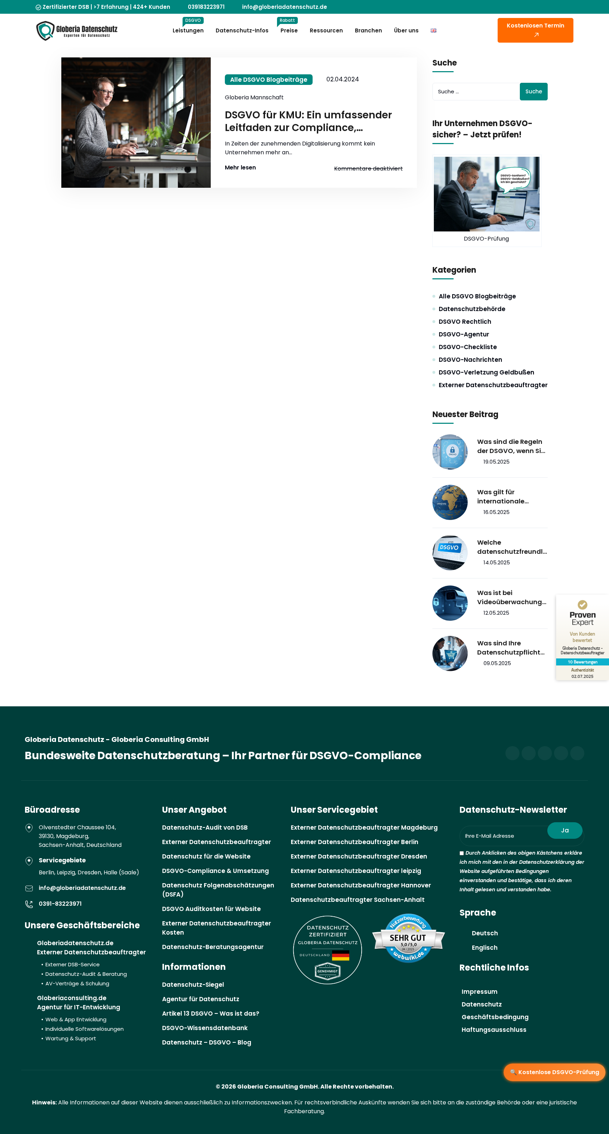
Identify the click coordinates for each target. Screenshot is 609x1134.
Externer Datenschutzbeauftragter (493, 385)
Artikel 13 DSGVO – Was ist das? (210, 1013)
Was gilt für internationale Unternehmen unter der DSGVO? (509, 497)
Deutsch (485, 933)
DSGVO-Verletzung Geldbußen (486, 372)
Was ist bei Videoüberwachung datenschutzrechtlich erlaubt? (510, 597)
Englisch (485, 947)
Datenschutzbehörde (472, 309)
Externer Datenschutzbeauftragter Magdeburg (364, 827)
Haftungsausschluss (494, 1029)
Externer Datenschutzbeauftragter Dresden (359, 856)
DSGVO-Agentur (464, 334)
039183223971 (206, 7)
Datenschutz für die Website (206, 856)
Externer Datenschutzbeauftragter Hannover (361, 885)
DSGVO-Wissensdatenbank (205, 1028)
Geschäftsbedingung (495, 1017)
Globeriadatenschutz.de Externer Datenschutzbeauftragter (91, 963)
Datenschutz (482, 1004)
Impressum (480, 991)
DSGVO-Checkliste (468, 347)
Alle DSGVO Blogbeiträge (268, 79)
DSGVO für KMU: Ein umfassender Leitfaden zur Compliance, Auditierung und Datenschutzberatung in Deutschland (308, 121)
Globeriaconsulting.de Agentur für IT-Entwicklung (80, 1018)
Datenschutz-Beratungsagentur (213, 947)
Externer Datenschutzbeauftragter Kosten (216, 928)
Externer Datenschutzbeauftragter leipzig (356, 871)
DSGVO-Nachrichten (470, 359)
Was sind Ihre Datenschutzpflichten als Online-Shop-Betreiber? (510, 648)
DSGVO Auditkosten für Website (211, 909)
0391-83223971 (60, 904)
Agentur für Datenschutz (200, 999)
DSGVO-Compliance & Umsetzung (215, 871)
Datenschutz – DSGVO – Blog (206, 1042)
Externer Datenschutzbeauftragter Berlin (354, 842)
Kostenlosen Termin (535, 25)
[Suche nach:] (490, 91)
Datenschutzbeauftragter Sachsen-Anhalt (358, 900)
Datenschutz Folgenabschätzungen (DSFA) (218, 890)
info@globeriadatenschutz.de (284, 7)
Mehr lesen (240, 168)
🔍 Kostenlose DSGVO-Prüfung (554, 1072)
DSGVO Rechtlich (465, 321)
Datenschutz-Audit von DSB (205, 827)
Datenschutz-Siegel (193, 984)
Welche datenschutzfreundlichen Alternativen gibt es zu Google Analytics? (511, 547)
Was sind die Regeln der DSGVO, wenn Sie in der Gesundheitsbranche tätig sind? (512, 446)
